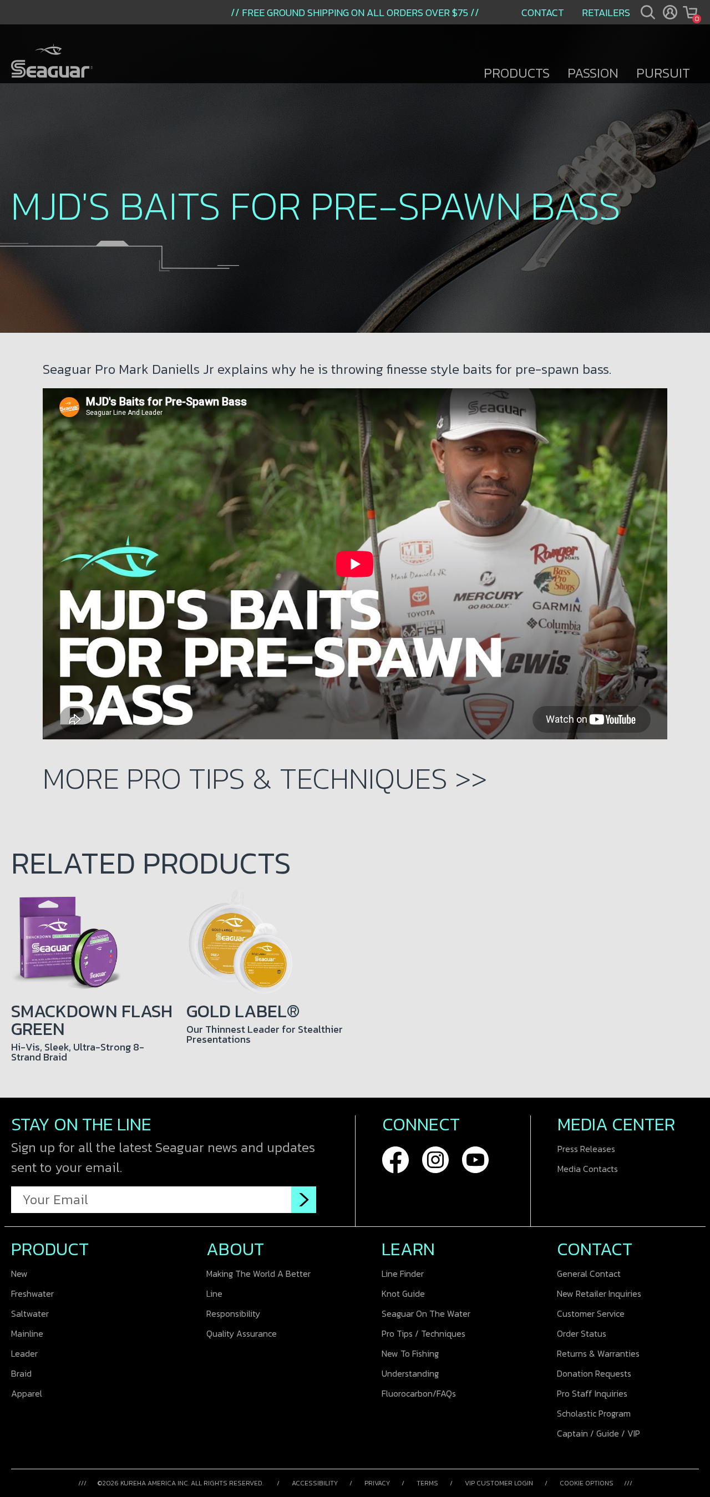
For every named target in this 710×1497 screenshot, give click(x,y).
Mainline (27, 1333)
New (19, 1273)
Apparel (26, 1393)
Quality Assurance (241, 1333)
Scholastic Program (594, 1413)
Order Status (581, 1333)
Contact (542, 12)
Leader (24, 1353)
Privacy (377, 1483)
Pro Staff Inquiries (592, 1393)
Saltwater (30, 1313)
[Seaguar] (52, 61)
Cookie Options (586, 1483)
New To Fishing (410, 1353)
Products (517, 73)
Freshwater (32, 1293)
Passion (592, 73)
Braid (21, 1373)
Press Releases (586, 1148)
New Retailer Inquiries (599, 1293)
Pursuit (663, 73)
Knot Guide (403, 1293)
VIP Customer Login (499, 1483)
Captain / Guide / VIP (598, 1433)
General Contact (589, 1273)
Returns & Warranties (598, 1353)
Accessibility (315, 1483)
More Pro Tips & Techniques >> (265, 778)
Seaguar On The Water (426, 1313)
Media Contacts (587, 1168)
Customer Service (591, 1313)
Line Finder (403, 1273)
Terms (427, 1483)
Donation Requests (594, 1373)
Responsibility (233, 1313)
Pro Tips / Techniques (423, 1333)
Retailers (606, 12)
